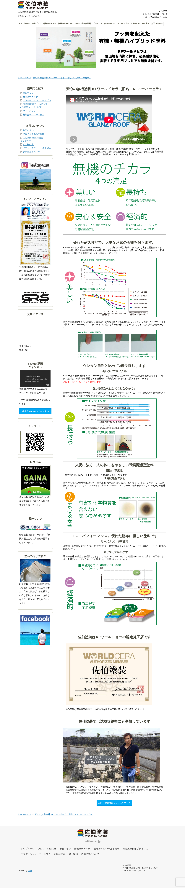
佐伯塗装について (31, 152)
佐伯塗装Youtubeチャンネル (35, 411)
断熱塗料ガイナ (49, 24)
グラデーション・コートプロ (116, 24)
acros (30, 870)
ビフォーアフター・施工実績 (37, 148)
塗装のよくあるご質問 (33, 134)
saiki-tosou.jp (92, 841)
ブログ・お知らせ (47, 848)
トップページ (24, 24)
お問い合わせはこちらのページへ (114, 802)
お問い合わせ (157, 24)
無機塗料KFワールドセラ (69, 24)
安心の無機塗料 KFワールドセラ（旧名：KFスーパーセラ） (62, 77)
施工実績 (145, 24)
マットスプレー (30, 111)
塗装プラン (36, 24)
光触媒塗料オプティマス (92, 24)
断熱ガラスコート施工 (33, 115)
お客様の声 (135, 24)
